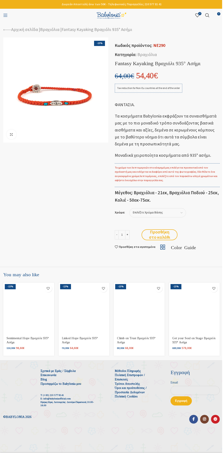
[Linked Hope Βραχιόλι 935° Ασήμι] (84, 308)
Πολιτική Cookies (126, 396)
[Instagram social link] (204, 419)
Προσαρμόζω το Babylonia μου (61, 383)
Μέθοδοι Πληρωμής (128, 371)
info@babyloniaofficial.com (57, 398)
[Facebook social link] (193, 419)
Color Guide (183, 247)
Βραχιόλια (49, 30)
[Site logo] (111, 15)
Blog (44, 379)
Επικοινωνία (48, 375)
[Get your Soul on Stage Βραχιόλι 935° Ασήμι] (194, 308)
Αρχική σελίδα (24, 30)
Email (174, 382)
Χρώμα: (120, 213)
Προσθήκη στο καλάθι (159, 234)
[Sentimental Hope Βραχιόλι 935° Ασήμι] (28, 308)
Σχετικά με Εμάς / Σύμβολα (58, 371)
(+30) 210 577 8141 (53, 395)
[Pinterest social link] (215, 419)
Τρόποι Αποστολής (127, 383)
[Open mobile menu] (5, 15)
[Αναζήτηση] (207, 15)
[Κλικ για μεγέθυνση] (11, 134)
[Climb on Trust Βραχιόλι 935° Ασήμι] (139, 308)
